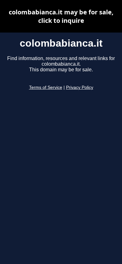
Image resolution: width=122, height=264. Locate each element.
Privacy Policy (79, 87)
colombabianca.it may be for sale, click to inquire (61, 16)
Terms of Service (45, 87)
